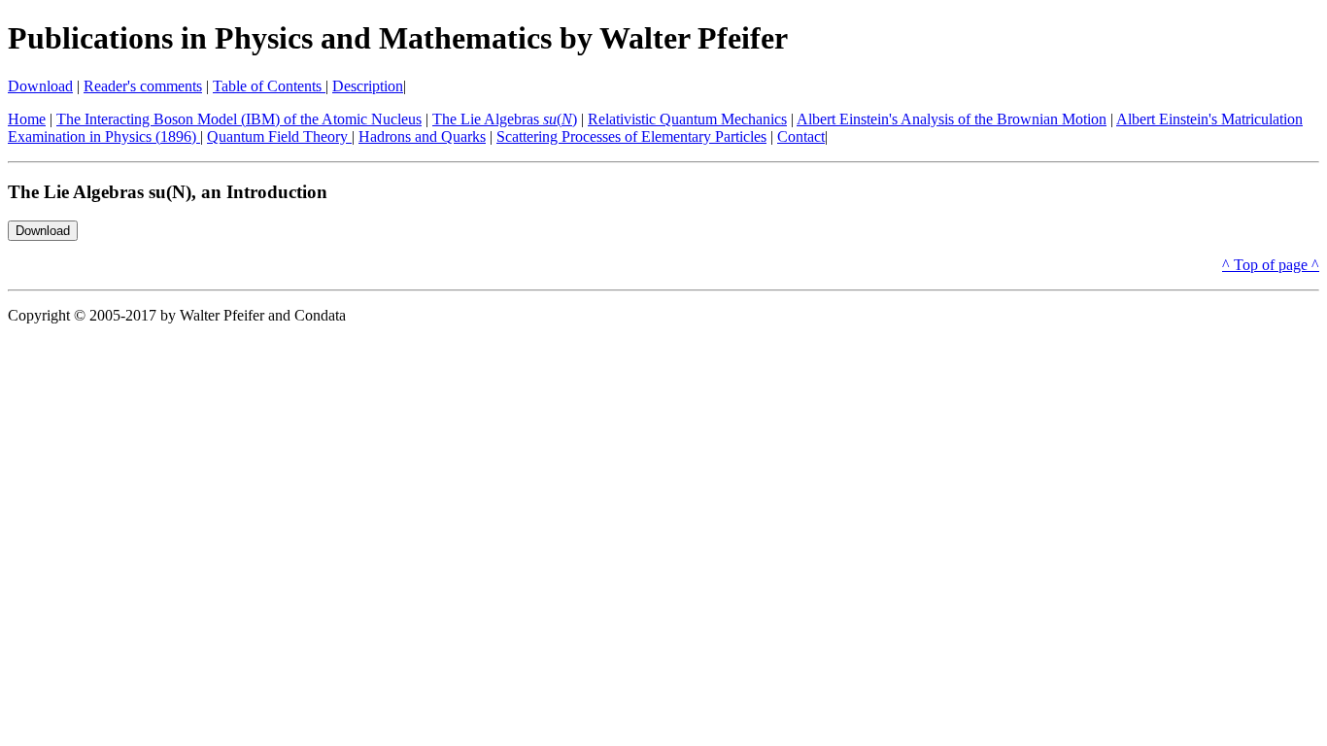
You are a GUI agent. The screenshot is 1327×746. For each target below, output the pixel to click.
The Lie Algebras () (504, 119)
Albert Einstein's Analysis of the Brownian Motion (951, 119)
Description (367, 86)
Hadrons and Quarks (422, 136)
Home (27, 119)
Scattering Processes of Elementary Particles (631, 136)
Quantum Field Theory (279, 136)
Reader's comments (143, 86)
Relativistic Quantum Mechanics (687, 119)
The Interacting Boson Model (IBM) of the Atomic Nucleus (239, 119)
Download (40, 86)
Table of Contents (269, 86)
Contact (801, 136)
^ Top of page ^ (1270, 264)
